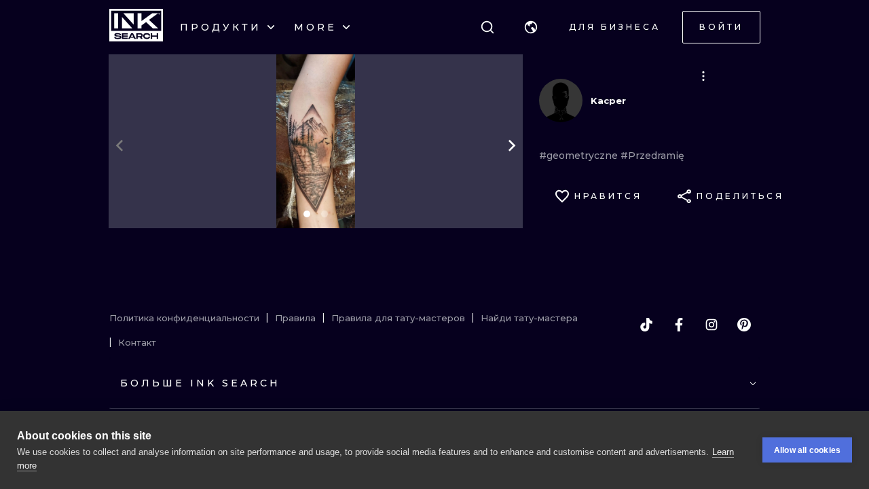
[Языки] (531, 27)
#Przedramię (652, 155)
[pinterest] (744, 324)
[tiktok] (646, 324)
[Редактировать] (703, 76)
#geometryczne (580, 155)
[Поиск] (487, 27)
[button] (531, 27)
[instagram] (711, 324)
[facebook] (679, 324)
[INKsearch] (136, 27)
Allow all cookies (807, 450)
